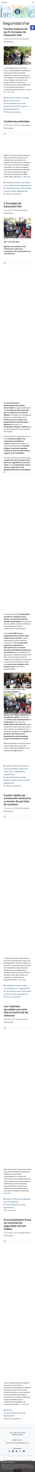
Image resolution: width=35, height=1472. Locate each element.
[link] (32, 27)
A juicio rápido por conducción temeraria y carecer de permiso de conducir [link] (17, 800)
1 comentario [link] (11, 1210)
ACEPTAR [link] (17, 1470)
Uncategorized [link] (12, 1202)
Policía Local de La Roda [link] (20, 780)
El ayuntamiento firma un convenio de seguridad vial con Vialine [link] (17, 1224)
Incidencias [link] (10, 182)
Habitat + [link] (7, 780)
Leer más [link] (10, 92)
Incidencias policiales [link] (17, 121)
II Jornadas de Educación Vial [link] (12, 205)
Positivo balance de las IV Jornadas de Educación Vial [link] (15, 32)
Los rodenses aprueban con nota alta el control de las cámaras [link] (16, 1011)
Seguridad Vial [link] (13, 109)
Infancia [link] (18, 98)
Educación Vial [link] (9, 106)
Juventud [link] (25, 98)
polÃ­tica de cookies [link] (20, 1467)
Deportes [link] (9, 766)
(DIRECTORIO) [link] (17, 1434)
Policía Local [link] (15, 100)
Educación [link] (10, 98)
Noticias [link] (7, 100)
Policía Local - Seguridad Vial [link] (14, 771)
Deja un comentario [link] (13, 112)
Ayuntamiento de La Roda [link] (15, 103)
